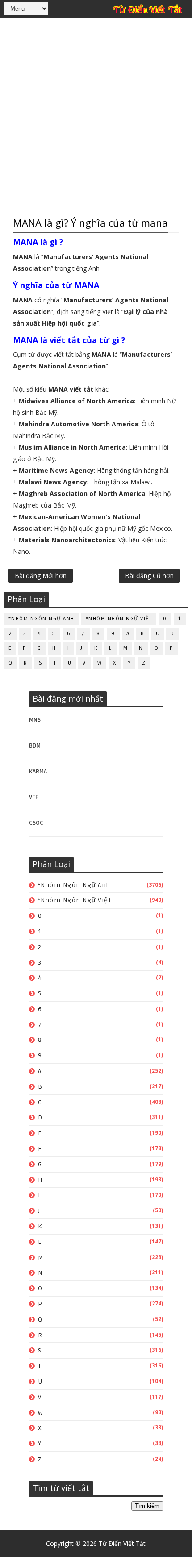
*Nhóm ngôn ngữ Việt (119, 618)
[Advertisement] (96, 116)
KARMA (38, 771)
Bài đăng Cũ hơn (149, 575)
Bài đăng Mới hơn (41, 575)
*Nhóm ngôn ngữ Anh (41, 618)
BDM (35, 745)
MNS (35, 719)
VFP (34, 797)
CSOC (36, 822)
